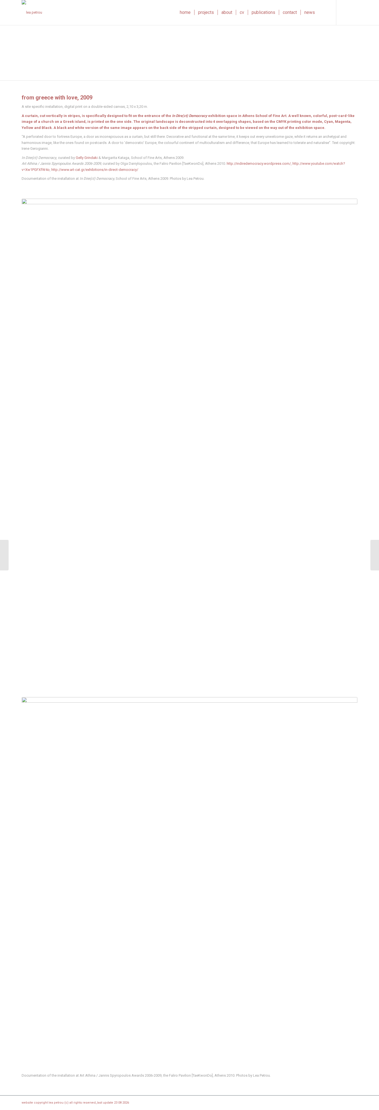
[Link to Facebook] (353, 12)
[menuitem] (185, 12)
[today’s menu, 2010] (374, 555)
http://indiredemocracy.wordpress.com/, (259, 163)
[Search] (324, 12)
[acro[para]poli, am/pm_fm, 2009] (4, 555)
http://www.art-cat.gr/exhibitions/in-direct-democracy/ (94, 170)
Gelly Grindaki (87, 158)
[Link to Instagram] (345, 12)
